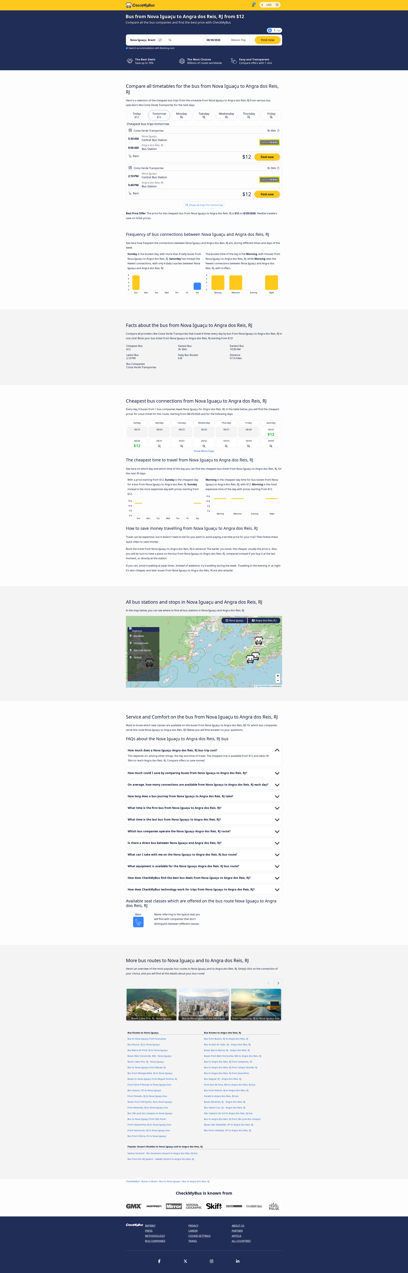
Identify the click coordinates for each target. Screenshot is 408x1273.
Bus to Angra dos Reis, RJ (195, 1181)
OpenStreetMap (264, 686)
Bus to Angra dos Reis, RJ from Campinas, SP (228, 1061)
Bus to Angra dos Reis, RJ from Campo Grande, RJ (230, 1067)
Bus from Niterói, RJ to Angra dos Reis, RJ (226, 1090)
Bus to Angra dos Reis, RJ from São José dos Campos (232, 1119)
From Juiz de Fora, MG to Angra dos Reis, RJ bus (229, 1084)
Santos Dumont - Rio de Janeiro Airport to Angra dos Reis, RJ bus (162, 1153)
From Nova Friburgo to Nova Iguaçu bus (149, 1084)
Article (236, 1236)
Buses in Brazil (149, 1181)
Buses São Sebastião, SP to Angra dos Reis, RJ (228, 1124)
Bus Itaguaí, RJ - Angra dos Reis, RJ (222, 1078)
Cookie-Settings (199, 1236)
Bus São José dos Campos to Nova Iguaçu (149, 1113)
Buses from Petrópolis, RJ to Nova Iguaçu (149, 1101)
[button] (250, 659)
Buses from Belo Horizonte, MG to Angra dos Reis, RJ (232, 1055)
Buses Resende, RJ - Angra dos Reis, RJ (224, 1101)
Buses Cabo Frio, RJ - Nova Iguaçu (145, 1061)
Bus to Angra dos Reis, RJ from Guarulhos (226, 1073)
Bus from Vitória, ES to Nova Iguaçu (146, 1136)
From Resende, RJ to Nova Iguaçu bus (147, 1107)
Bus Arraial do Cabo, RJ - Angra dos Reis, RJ (227, 1044)
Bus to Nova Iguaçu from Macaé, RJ (146, 1067)
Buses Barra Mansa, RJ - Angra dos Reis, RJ (227, 1050)
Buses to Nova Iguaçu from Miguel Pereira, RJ (152, 1078)
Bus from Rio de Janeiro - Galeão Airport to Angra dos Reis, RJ (160, 1159)
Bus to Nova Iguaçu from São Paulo (146, 1119)
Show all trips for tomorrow (206, 205)
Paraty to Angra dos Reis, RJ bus (221, 1096)
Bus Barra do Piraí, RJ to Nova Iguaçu (147, 1050)
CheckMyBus (133, 1181)
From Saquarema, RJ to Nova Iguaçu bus (149, 1124)
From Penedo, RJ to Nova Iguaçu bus (147, 1096)
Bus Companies (155, 1241)
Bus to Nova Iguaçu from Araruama (146, 1038)
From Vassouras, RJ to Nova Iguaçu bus (148, 1130)
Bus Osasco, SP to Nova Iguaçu (144, 1090)
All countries (241, 1241)
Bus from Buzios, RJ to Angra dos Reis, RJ (226, 1038)
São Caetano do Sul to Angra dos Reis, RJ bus (228, 1113)
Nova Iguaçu (236, 620)
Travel (192, 1241)
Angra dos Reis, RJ (266, 620)
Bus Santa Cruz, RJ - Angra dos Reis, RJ (224, 1107)
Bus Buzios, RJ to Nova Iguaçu (143, 1044)
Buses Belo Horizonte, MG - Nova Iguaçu (149, 1055)
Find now (267, 157)
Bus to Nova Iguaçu (169, 1181)
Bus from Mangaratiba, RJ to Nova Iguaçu (149, 1073)
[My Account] (253, 4)
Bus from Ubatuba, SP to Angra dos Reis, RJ (227, 1130)
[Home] (140, 5)
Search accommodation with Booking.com (151, 48)
